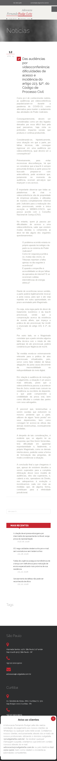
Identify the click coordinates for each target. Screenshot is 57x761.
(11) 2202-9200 (17, 3)
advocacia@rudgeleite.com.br (18, 674)
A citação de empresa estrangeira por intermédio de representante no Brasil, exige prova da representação (31, 536)
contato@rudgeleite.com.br (40, 3)
